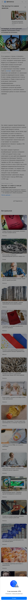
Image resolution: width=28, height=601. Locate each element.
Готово (14, 598)
